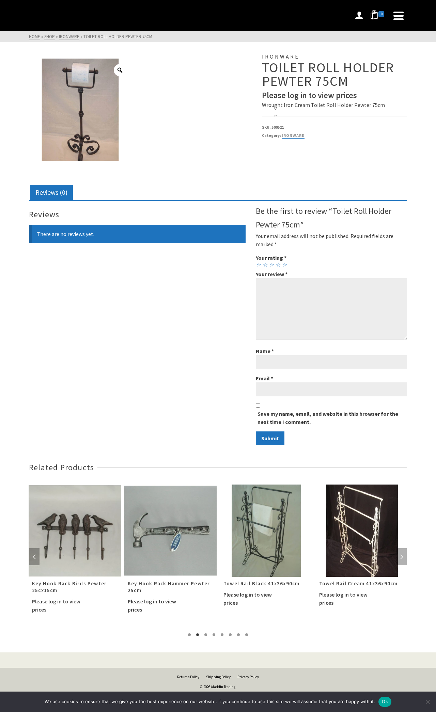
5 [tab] (222, 634)
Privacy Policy (248, 677)
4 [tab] (214, 634)
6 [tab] (230, 634)
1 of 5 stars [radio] (258, 264)
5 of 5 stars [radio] (284, 264)
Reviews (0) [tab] (51, 192)
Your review (271, 274)
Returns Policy (188, 677)
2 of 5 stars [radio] (265, 264)
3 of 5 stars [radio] (271, 264)
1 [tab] (189, 634)
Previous (34, 556)
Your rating (271, 257)
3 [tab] (205, 634)
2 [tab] (197, 634)
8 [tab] (246, 634)
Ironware (293, 135)
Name (265, 351)
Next (401, 556)
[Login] (359, 15)
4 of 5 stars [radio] (278, 264)
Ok (385, 701)
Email (264, 378)
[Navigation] (398, 15)
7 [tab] (238, 634)
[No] (427, 701)
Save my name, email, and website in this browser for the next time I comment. (328, 417)
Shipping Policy (218, 677)
